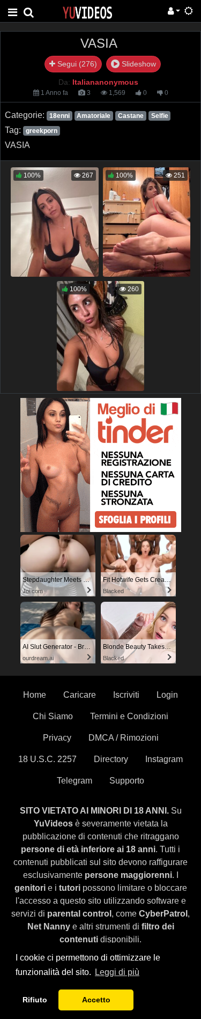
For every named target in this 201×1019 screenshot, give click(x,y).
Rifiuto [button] (35, 999)
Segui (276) (76, 64)
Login (167, 694)
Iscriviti (126, 694)
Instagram (164, 759)
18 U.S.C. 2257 (47, 759)
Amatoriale (93, 116)
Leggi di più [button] (117, 972)
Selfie (159, 116)
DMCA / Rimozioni (123, 737)
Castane (131, 116)
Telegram (74, 780)
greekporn (41, 131)
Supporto (126, 780)
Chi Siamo (53, 716)
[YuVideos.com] (87, 12)
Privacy (57, 737)
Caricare (79, 694)
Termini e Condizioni (129, 716)
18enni (59, 116)
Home (34, 694)
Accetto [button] (96, 999)
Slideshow (138, 64)
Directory (111, 759)
